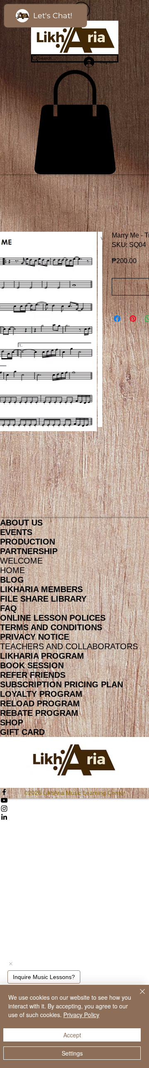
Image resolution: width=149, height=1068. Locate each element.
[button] (74, 122)
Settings (72, 1053)
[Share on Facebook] (117, 319)
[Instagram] (74, 808)
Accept (72, 1035)
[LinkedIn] (74, 817)
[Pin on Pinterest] (133, 319)
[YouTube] (74, 800)
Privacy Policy (81, 1014)
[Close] (137, 996)
